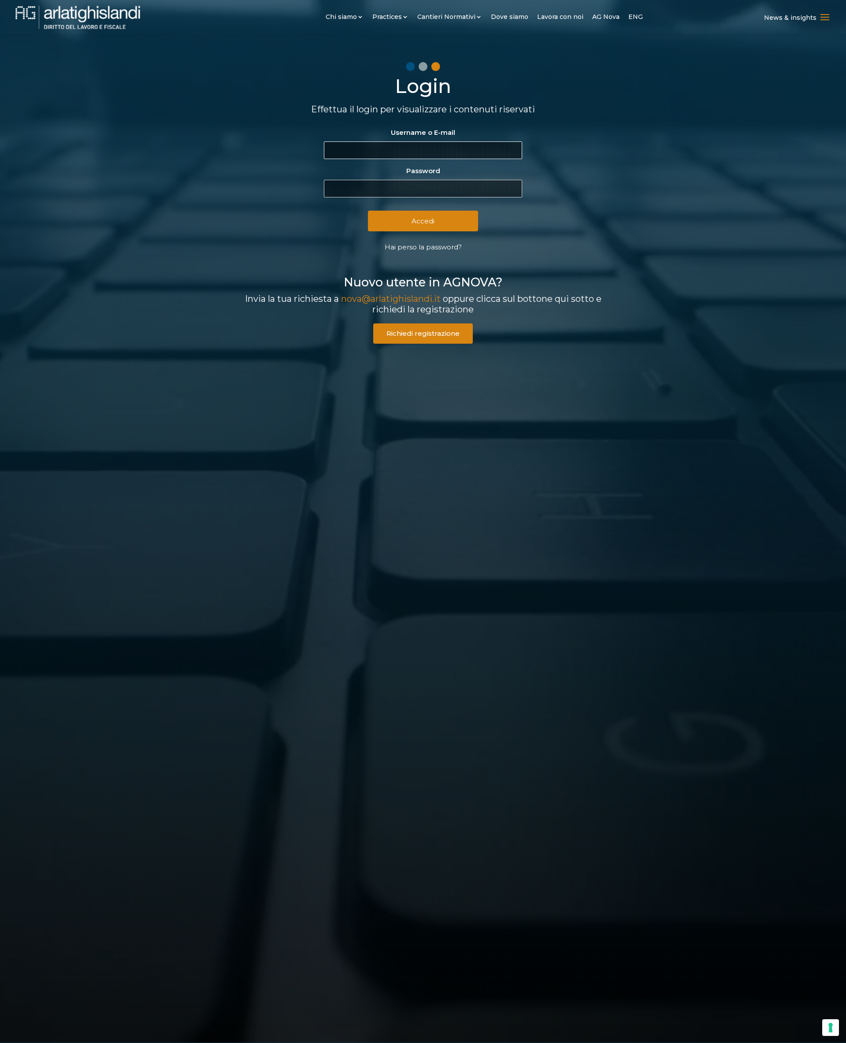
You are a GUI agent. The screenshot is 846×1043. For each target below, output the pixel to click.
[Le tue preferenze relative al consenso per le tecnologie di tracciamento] (830, 1027)
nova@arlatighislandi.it (391, 298)
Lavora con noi (560, 17)
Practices (387, 17)
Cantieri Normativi (446, 17)
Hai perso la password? (423, 247)
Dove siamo (509, 17)
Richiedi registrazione (423, 333)
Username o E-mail (423, 132)
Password (423, 171)
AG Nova (606, 17)
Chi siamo (341, 17)
